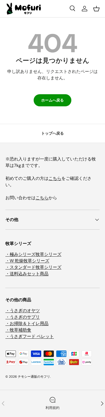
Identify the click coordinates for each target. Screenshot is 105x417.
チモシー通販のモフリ (34, 376)
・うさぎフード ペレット (29, 336)
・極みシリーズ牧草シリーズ (33, 254)
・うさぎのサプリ (22, 317)
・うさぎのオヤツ (22, 310)
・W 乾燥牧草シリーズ (27, 261)
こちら (54, 178)
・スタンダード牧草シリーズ (33, 267)
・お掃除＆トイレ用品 (26, 323)
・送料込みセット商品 (26, 273)
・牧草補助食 (18, 330)
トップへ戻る (52, 133)
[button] (96, 9)
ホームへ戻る (52, 100)
